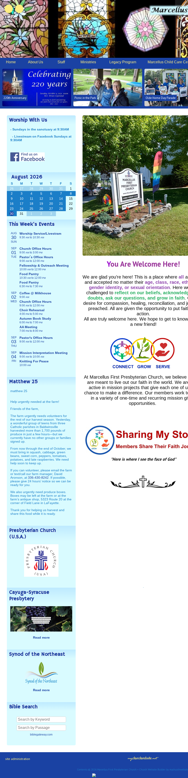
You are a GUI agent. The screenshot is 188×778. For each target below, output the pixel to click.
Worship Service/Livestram (40, 233)
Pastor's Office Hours (36, 338)
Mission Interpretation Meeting (43, 353)
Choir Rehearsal (31, 310)
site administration (17, 759)
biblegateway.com (41, 734)
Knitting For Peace (34, 361)
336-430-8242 (38, 477)
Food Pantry (29, 274)
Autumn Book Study (35, 318)
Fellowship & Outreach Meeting (44, 265)
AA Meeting (28, 327)
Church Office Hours (35, 248)
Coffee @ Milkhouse (35, 293)
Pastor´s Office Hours (36, 257)
